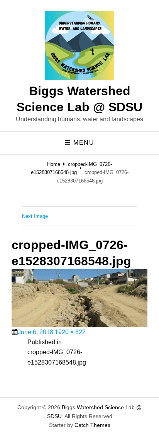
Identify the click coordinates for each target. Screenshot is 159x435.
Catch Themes (92, 425)
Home (53, 164)
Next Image (35, 216)
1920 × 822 (70, 332)
